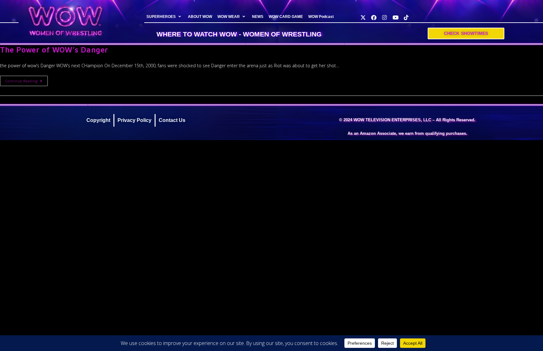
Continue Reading (26, 79)
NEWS (257, 16)
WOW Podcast (321, 16)
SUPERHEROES (161, 16)
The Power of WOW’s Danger (54, 49)
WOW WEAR (228, 16)
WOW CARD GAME (286, 16)
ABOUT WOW (200, 16)
